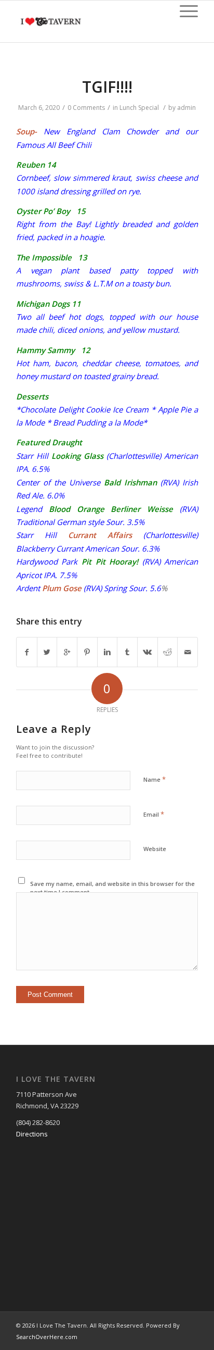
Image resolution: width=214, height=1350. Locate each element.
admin (186, 107)
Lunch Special (139, 107)
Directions (32, 1134)
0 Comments (86, 107)
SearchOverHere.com (46, 1337)
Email (153, 814)
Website (154, 849)
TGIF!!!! (107, 86)
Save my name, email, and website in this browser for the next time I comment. (112, 888)
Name (154, 779)
